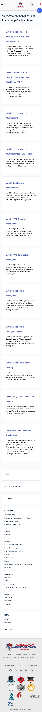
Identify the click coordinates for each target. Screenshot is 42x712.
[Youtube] (21, 670)
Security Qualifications (11, 591)
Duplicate (7, 534)
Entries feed (8, 622)
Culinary (7, 531)
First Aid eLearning (10, 548)
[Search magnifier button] (39, 10)
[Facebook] (10, 670)
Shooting (7, 594)
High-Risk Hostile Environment (14, 551)
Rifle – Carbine (9, 584)
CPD (5, 528)
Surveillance (8, 601)
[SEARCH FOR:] (21, 474)
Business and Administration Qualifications (18, 518)
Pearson (7, 571)
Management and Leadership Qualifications (18, 564)
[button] (2, 5)
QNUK (6, 581)
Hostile (6, 554)
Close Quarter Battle (11, 521)
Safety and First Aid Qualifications (15, 587)
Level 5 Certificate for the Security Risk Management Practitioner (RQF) (18, 36)
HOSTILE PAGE (9, 558)
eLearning (7, 541)
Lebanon (7, 561)
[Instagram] (16, 670)
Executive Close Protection (13, 544)
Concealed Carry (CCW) (12, 524)
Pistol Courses (9, 574)
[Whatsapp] (31, 670)
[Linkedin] (26, 670)
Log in (6, 619)
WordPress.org (9, 629)
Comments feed (9, 626)
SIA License (8, 597)
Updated (7, 604)
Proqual (7, 577)
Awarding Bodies (10, 515)
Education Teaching (10, 538)
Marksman (7, 567)
